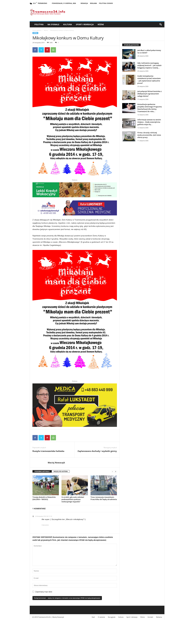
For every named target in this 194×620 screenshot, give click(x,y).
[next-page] (115, 471)
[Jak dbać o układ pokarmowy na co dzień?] (128, 54)
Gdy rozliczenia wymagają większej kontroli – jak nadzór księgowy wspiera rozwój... (149, 65)
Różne (101, 24)
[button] (160, 24)
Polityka (39, 24)
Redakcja (84, 3)
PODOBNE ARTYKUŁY (42, 471)
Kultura (67, 24)
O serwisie (101, 617)
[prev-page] (112, 471)
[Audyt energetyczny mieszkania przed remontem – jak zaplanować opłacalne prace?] (128, 80)
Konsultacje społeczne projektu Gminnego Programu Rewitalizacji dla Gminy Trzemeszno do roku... (149, 108)
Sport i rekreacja (85, 24)
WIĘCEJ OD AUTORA (61, 471)
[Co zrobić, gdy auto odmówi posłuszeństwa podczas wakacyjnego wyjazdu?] (74, 485)
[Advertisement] (142, 189)
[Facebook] (35, 50)
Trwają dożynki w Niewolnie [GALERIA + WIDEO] (44, 498)
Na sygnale (53, 24)
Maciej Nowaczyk (56, 462)
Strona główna (36, 30)
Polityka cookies (106, 3)
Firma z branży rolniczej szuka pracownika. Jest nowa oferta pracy (149, 135)
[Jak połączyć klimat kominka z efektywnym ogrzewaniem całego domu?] (128, 95)
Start (93, 617)
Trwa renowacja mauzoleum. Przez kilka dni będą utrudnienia (104, 498)
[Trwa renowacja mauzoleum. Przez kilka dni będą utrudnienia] (104, 485)
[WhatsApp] (53, 50)
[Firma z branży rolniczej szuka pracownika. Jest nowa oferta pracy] (128, 136)
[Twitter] (41, 50)
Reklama (93, 3)
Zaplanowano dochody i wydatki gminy (97, 451)
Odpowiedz (45, 525)
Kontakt (150, 617)
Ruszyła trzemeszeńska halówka (48, 451)
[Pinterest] (47, 50)
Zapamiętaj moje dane (43, 592)
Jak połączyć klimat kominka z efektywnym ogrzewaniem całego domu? (149, 93)
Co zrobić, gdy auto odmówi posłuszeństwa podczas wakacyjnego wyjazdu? (72, 499)
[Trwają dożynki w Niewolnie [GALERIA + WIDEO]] (45, 485)
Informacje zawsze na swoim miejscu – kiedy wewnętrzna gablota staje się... (149, 122)
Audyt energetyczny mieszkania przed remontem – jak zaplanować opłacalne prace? (149, 79)
